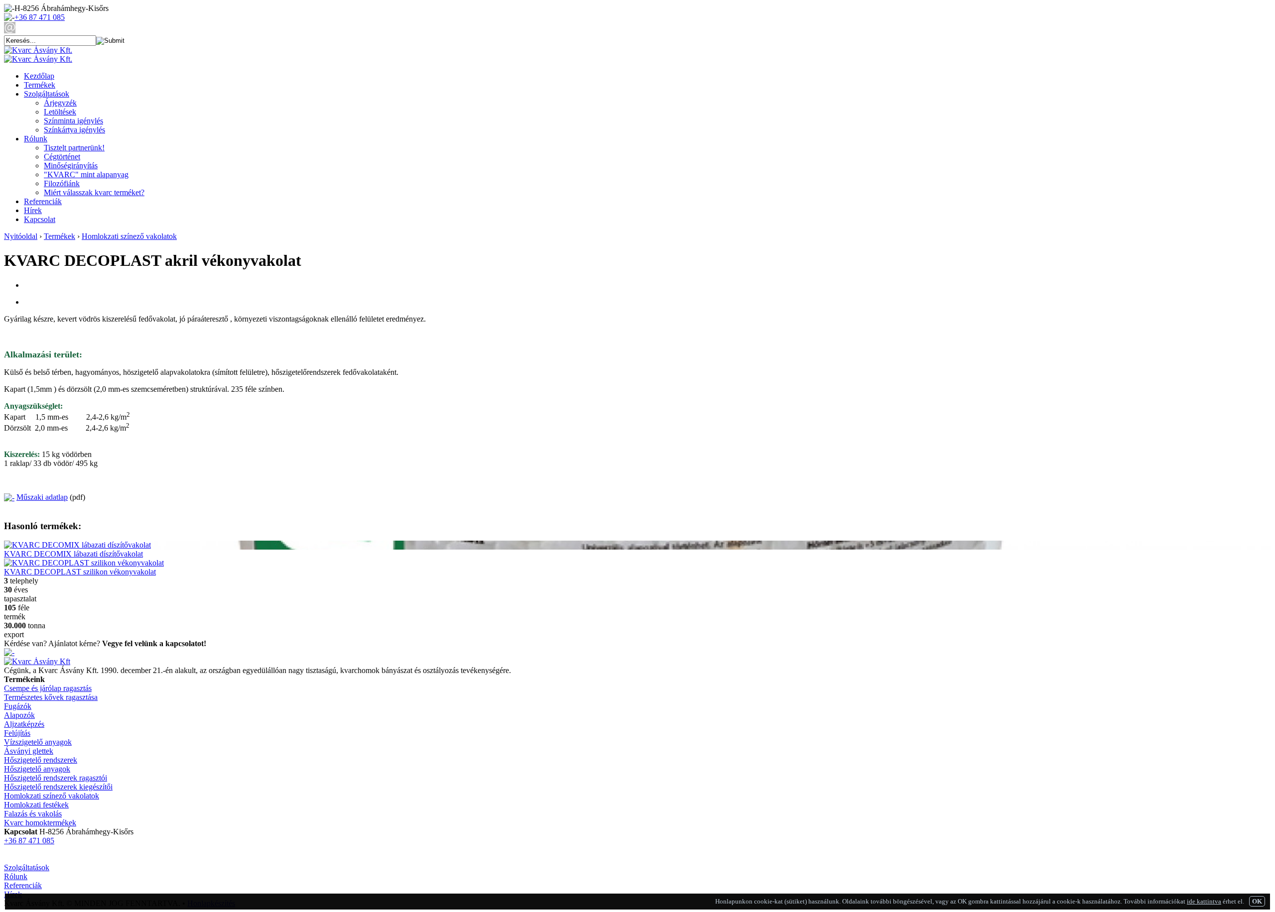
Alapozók (19, 715)
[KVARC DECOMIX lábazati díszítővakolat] (77, 545)
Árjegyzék (60, 103)
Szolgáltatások (46, 94)
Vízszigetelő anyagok (38, 742)
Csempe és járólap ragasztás (48, 688)
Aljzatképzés (24, 724)
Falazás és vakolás (33, 813)
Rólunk (35, 138)
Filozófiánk (62, 183)
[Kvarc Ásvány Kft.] (38, 50)
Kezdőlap (39, 76)
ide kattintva (1204, 901)
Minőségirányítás (71, 165)
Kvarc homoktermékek (40, 822)
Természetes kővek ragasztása (51, 697)
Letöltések (60, 112)
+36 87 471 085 (39, 17)
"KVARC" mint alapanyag (86, 174)
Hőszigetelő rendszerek (40, 760)
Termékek (39, 85)
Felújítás (17, 733)
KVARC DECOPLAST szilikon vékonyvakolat (80, 572)
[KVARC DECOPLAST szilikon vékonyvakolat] (84, 563)
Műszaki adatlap (42, 497)
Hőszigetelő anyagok (37, 769)
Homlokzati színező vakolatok (129, 236)
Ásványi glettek (28, 751)
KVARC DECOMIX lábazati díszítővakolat (73, 554)
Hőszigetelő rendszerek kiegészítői (58, 787)
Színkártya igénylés (74, 129)
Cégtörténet (62, 156)
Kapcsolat (39, 219)
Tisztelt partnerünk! (74, 147)
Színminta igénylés (73, 120)
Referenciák (43, 201)
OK (1257, 901)
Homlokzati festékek (36, 804)
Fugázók (17, 706)
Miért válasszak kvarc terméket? (94, 192)
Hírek (33, 210)
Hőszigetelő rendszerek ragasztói (55, 778)
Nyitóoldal (20, 236)
